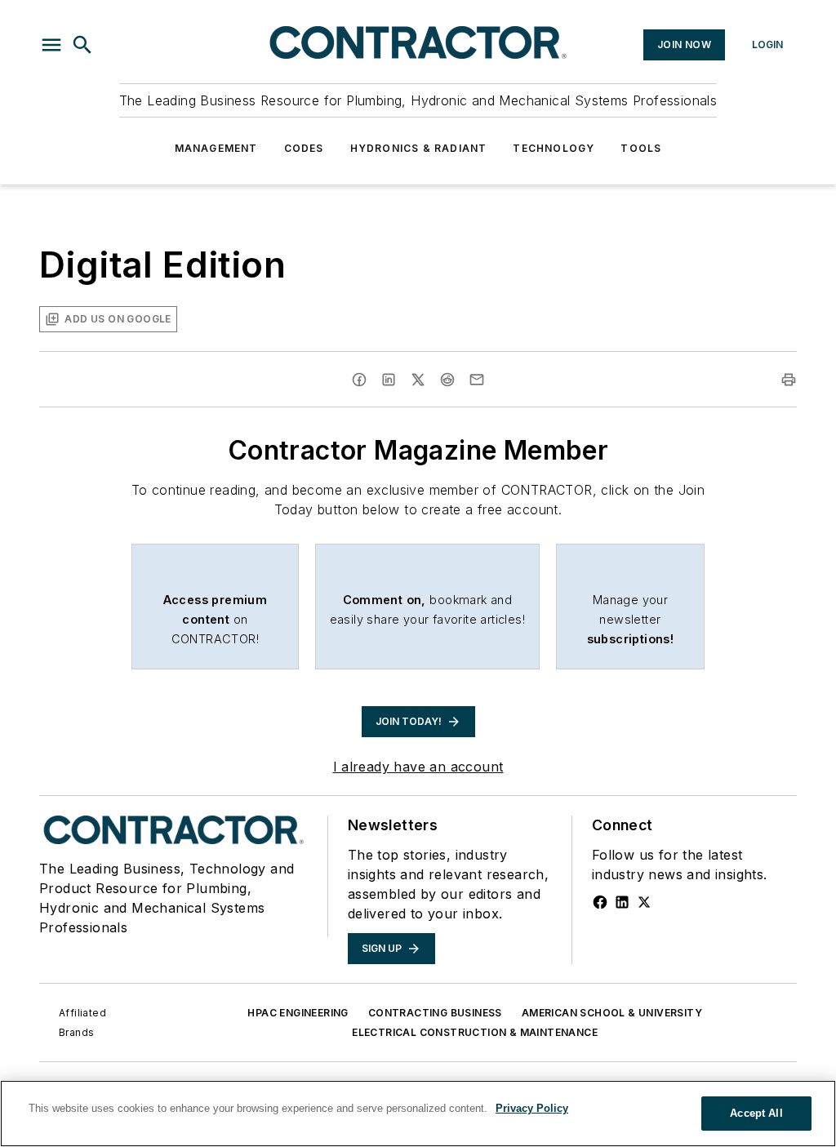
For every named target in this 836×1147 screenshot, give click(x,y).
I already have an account (418, 766)
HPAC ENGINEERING (297, 1013)
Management (216, 148)
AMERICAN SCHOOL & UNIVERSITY (612, 1013)
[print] (788, 379)
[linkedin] (388, 379)
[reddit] (447, 379)
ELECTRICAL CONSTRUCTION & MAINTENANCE (475, 1032)
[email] (477, 379)
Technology (553, 148)
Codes (304, 148)
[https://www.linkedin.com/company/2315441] (622, 902)
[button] (51, 45)
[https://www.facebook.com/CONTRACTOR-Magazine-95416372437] (600, 902)
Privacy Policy (532, 1108)
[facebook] (359, 379)
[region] (418, 1113)
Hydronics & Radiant (418, 148)
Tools (640, 148)
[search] (82, 45)
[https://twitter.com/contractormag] (644, 902)
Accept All (756, 1113)
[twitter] (418, 379)
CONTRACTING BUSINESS (435, 1013)
